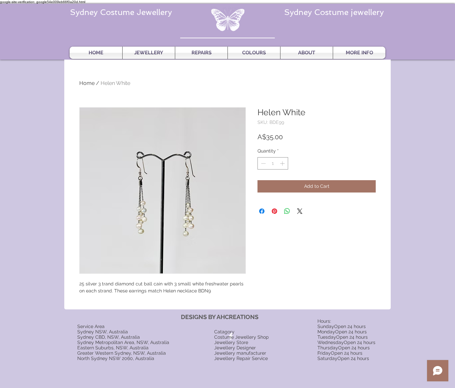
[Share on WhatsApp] (287, 211)
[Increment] (283, 163)
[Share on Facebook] (262, 211)
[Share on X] (300, 211)
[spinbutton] (273, 163)
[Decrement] (262, 163)
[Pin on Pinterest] (274, 211)
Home (87, 83)
